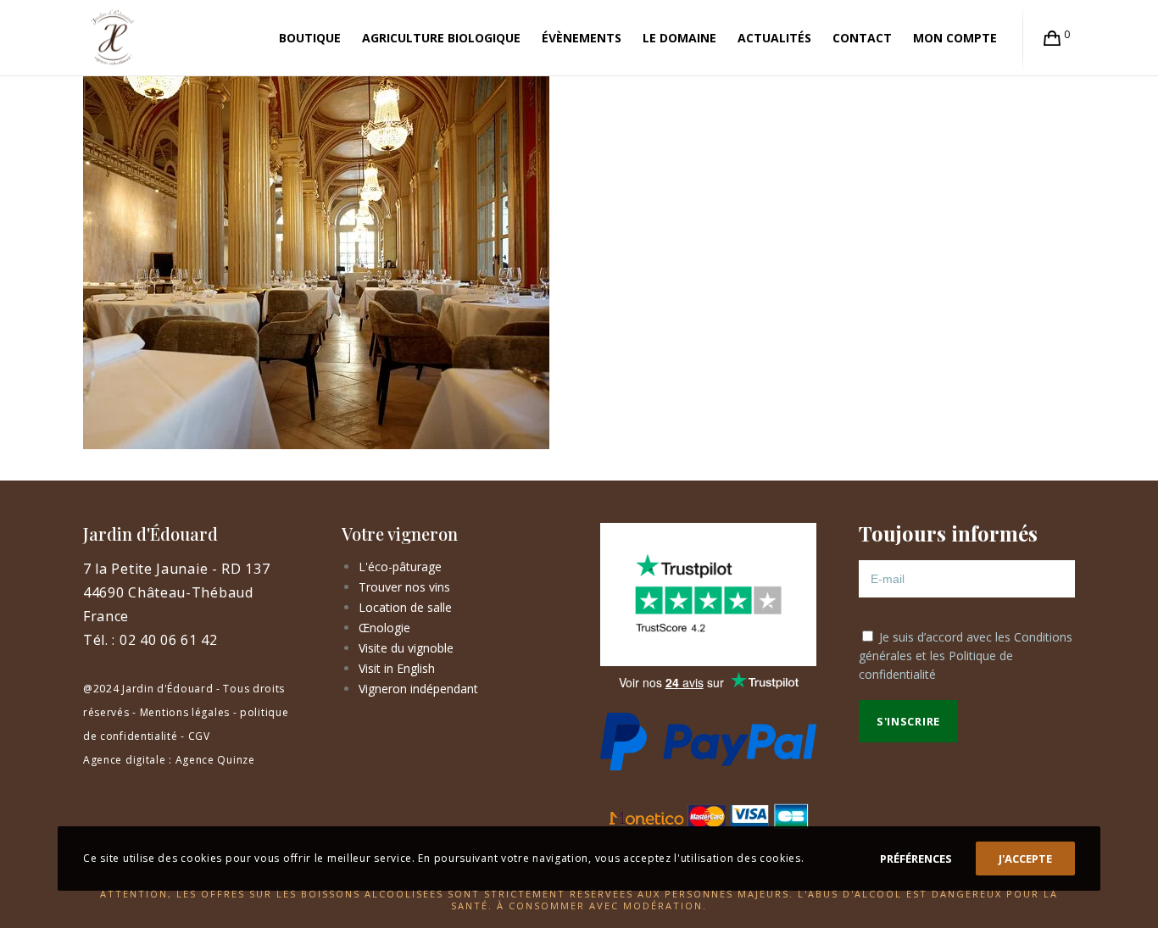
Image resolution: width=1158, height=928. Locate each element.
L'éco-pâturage (400, 566)
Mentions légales (185, 712)
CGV (199, 736)
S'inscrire (908, 721)
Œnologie (384, 628)
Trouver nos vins (404, 587)
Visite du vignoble (406, 648)
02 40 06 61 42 (169, 640)
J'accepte (1025, 858)
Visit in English (397, 668)
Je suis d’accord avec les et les (965, 655)
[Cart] (1052, 38)
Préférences (916, 858)
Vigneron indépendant (418, 689)
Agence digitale (124, 760)
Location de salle (405, 607)
